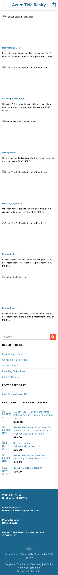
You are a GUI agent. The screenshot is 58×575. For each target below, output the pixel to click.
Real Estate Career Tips (15, 394)
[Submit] (53, 337)
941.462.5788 (10, 522)
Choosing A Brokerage (13, 98)
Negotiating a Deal (11, 48)
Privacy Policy (12, 554)
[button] (4, 5)
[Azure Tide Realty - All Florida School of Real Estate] (29, 5)
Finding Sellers (9, 254)
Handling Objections (12, 203)
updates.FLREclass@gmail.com (20, 510)
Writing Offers (9, 152)
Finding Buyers (9, 308)
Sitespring (36, 571)
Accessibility (27, 554)
